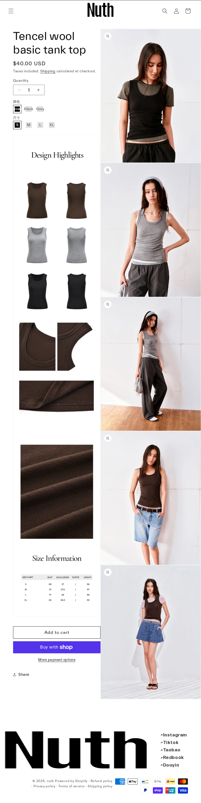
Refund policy (102, 781)
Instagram (175, 734)
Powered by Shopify (71, 781)
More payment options (56, 660)
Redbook (173, 757)
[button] (11, 11)
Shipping (47, 71)
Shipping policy (100, 786)
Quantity (20, 80)
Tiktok (171, 742)
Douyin (171, 764)
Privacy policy (44, 786)
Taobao (172, 749)
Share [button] (23, 674)
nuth (50, 781)
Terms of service (71, 786)
